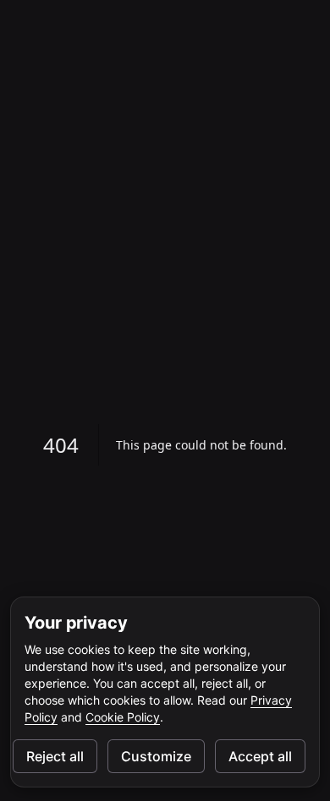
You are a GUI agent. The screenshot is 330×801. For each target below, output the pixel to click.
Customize (156, 756)
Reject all (55, 756)
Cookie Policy (122, 717)
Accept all (260, 756)
